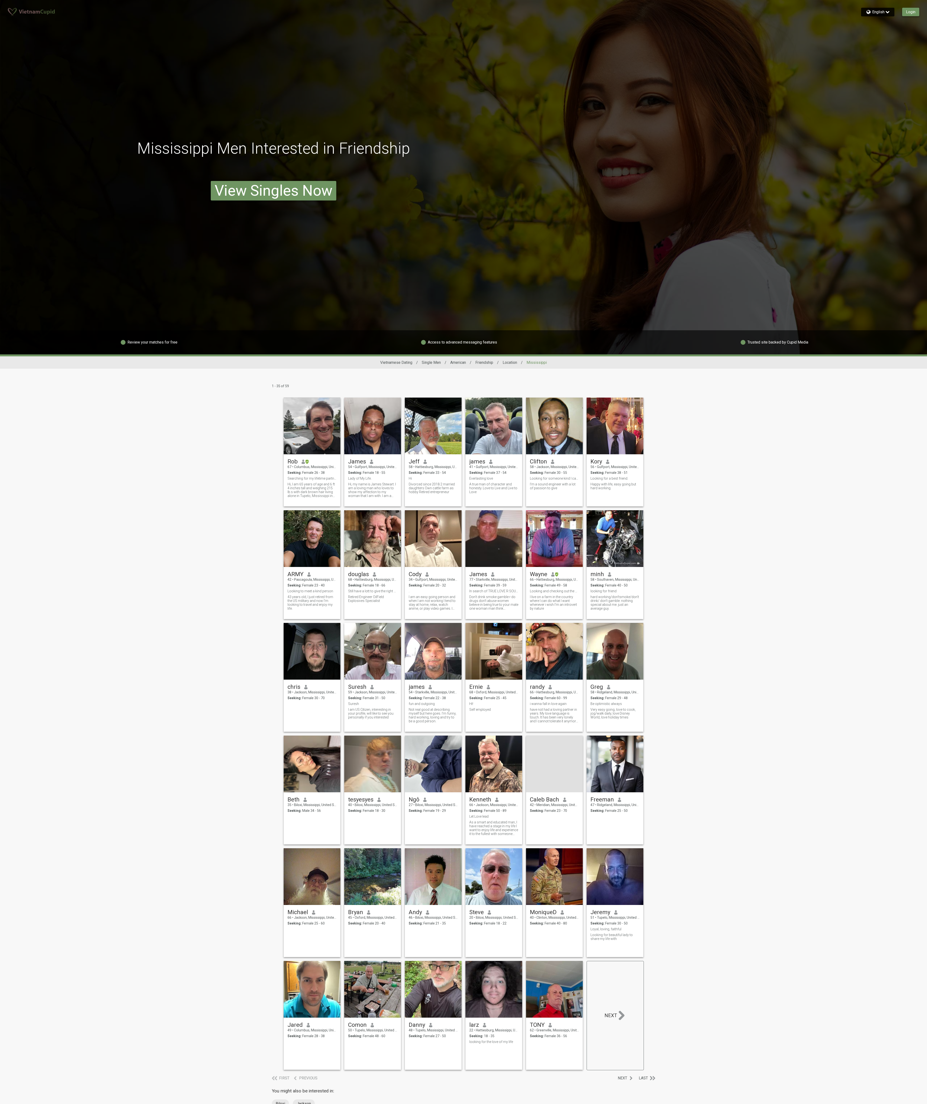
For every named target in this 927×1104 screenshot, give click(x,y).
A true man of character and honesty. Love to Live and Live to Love (493, 488)
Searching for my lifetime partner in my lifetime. (312, 478)
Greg (596, 686)
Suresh (357, 686)
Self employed (480, 709)
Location (510, 362)
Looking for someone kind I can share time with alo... (554, 478)
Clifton (538, 461)
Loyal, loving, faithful (605, 929)
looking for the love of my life (491, 1042)
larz (474, 1024)
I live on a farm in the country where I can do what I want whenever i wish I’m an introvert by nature (553, 602)
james (477, 461)
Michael (298, 912)
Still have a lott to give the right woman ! (372, 591)
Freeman (602, 799)
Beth (294, 799)
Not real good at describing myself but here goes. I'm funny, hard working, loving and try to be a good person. (432, 715)
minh (597, 574)
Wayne (538, 574)
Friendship (484, 362)
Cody (415, 574)
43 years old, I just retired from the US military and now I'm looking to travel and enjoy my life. (310, 602)
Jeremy (600, 912)
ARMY (295, 574)
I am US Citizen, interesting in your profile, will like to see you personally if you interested (370, 713)
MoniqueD (543, 912)
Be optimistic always (606, 704)
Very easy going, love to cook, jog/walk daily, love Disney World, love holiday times (613, 713)
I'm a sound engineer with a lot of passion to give (553, 486)
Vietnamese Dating (396, 362)
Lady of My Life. (360, 478)
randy (537, 686)
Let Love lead (479, 816)
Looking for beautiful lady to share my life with (611, 937)
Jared (295, 1024)
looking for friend (603, 591)
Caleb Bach (544, 799)
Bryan (355, 912)
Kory (596, 461)
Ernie (476, 686)
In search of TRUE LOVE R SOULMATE (493, 591)
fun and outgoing (422, 704)
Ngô (414, 799)
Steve (476, 912)
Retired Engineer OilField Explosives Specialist (366, 599)
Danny (417, 1024)
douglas (358, 574)
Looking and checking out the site (554, 591)
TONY (537, 1024)
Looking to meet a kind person (310, 591)
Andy (415, 912)
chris (294, 686)
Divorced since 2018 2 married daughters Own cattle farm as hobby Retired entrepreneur (432, 488)
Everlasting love (481, 478)
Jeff (414, 461)
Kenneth (480, 799)
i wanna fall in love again (548, 704)
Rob (293, 461)
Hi (410, 478)
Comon (357, 1024)
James (357, 461)
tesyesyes (360, 799)
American (458, 362)
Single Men (431, 362)
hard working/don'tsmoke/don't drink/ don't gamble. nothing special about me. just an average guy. (614, 602)
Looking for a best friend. (609, 478)
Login (910, 12)
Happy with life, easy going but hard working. (613, 486)
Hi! (471, 704)
